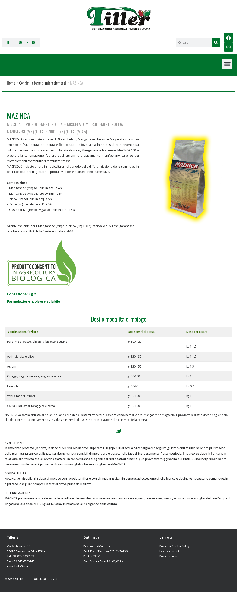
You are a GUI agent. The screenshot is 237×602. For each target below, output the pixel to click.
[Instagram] (228, 47)
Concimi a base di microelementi (42, 83)
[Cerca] (216, 42)
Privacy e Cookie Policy (174, 546)
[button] (227, 64)
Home (11, 83)
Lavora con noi (169, 551)
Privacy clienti (168, 556)
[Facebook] (228, 37)
